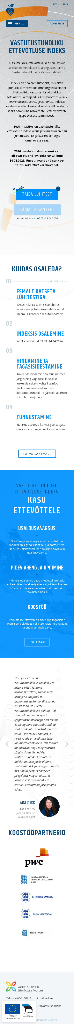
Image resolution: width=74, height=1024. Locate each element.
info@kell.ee (45, 998)
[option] (37, 744)
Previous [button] (7, 744)
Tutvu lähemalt (37, 454)
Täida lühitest (37, 194)
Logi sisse (57, 23)
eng (65, 4)
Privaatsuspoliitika (49, 1006)
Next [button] (67, 744)
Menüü (20, 23)
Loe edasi (37, 642)
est (55, 4)
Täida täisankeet (37, 209)
